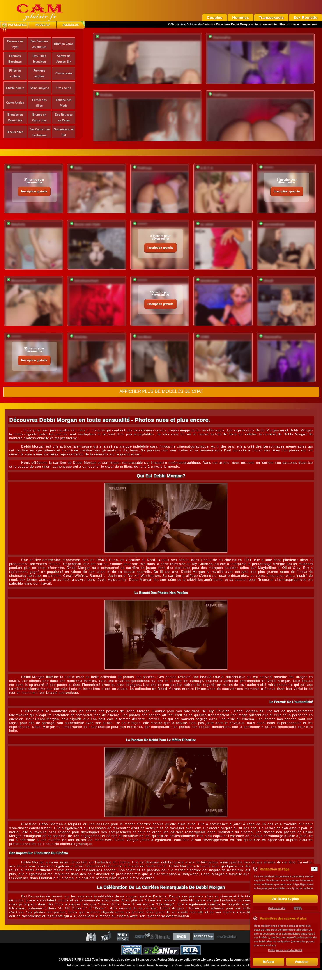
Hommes (240, 17)
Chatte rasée (63, 73)
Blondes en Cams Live (15, 117)
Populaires (17, 25)
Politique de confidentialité (285, 950)
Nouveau (42, 25)
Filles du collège (15, 73)
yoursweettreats (110, 37)
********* (16, 168)
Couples (214, 17)
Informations (76, 965)
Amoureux (70, 25)
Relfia (78, 168)
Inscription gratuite (34, 191)
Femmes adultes (39, 73)
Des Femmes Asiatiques (39, 44)
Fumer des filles (39, 102)
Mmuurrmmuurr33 (23, 280)
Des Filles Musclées (39, 58)
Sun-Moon (144, 337)
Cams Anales (15, 102)
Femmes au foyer (15, 44)
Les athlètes (145, 965)
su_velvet (206, 224)
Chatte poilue (15, 88)
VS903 (204, 337)
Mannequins (164, 965)
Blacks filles (15, 132)
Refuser (268, 961)
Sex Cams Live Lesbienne (39, 132)
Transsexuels (271, 17)
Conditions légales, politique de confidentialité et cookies (214, 965)
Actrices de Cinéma (199, 24)
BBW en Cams (63, 44)
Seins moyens (39, 88)
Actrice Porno (96, 965)
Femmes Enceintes (15, 58)
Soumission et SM (64, 132)
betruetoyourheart (86, 280)
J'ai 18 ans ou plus (285, 899)
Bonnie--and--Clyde (87, 224)
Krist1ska (106, 95)
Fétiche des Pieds (63, 102)
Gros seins (63, 88)
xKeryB (268, 280)
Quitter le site (276, 908)
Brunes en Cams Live (39, 117)
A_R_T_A (206, 168)
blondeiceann (209, 280)
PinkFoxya (220, 95)
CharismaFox (222, 37)
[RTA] (297, 908)
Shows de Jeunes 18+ (63, 58)
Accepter (302, 961)
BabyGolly (18, 224)
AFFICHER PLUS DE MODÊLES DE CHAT (161, 391)
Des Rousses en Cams (64, 117)
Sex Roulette (305, 17)
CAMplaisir (175, 24)
